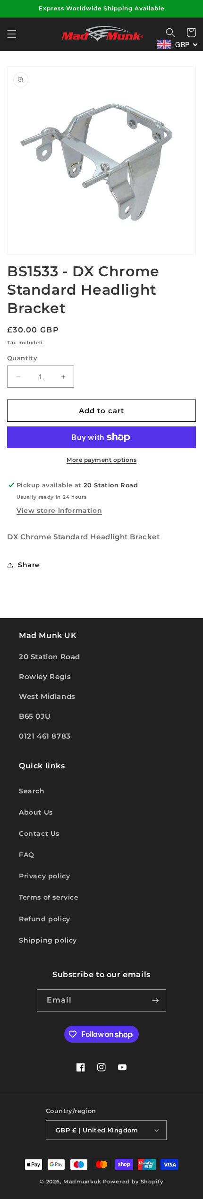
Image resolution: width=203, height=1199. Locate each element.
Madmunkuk (83, 1181)
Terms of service (49, 897)
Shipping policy (48, 940)
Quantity (22, 358)
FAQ (26, 854)
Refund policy (44, 919)
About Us (36, 812)
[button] (11, 34)
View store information (59, 510)
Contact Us (39, 833)
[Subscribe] (155, 1000)
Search (32, 791)
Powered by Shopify (133, 1181)
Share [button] (29, 565)
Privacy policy (44, 876)
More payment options (101, 459)
